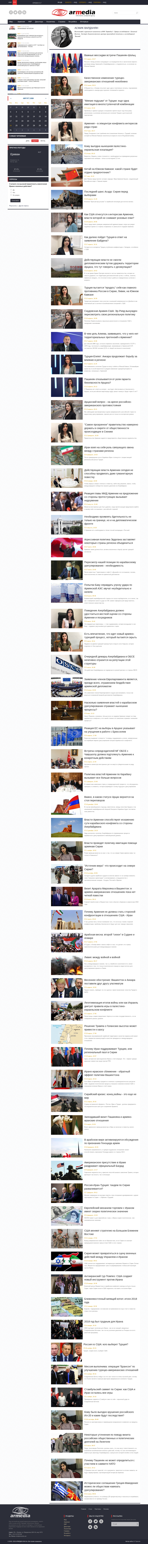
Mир (11, 22)
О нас (90, 1509)
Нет (14, 192)
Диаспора (39, 22)
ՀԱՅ (9, 2)
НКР (30, 22)
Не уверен (16, 195)
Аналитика (50, 22)
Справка (61, 22)
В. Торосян (137, 1541)
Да (14, 190)
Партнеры (98, 1509)
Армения (21, 22)
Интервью (84, 22)
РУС (14, 2)
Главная (83, 1509)
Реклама (106, 1509)
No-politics (73, 22)
